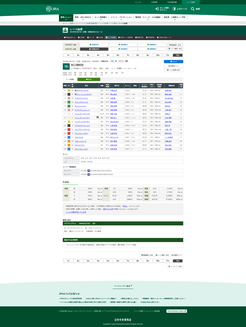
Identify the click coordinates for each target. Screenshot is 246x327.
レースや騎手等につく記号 (76, 212)
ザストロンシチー (81, 149)
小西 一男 (168, 129)
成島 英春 (168, 122)
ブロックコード (80, 141)
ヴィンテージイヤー (82, 118)
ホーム (65, 23)
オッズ (91, 37)
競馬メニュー (66, 17)
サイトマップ (79, 311)
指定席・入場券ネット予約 (174, 17)
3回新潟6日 (152, 49)
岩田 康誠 (113, 110)
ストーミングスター (84, 94)
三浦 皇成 (113, 125)
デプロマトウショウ (82, 126)
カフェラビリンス (81, 102)
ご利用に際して (98, 311)
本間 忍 (167, 114)
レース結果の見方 (174, 70)
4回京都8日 (124, 44)
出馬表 (82, 37)
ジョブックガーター (82, 122)
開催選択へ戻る (176, 45)
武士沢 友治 (114, 122)
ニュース (138, 2)
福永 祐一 (113, 118)
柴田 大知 (113, 114)
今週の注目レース (165, 37)
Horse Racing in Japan (176, 311)
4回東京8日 (95, 44)
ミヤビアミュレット (82, 110)
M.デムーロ (114, 137)
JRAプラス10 (108, 209)
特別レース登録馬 (126, 37)
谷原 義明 (168, 149)
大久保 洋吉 (169, 98)
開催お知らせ (70, 37)
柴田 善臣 (113, 102)
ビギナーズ (182, 9)
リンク (88, 311)
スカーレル (79, 137)
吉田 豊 (112, 98)
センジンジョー (80, 106)
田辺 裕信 (113, 129)
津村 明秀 (113, 106)
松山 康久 (168, 102)
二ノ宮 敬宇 (169, 137)
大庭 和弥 (113, 133)
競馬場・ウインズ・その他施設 (148, 17)
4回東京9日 (95, 49)
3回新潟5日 (152, 44)
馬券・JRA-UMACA (83, 17)
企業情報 (154, 2)
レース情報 (191, 2)
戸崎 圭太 (113, 90)
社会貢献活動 (172, 2)
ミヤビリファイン (81, 98)
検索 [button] (198, 9)
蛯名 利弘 (168, 133)
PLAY (90, 79)
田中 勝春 (113, 141)
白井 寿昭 (168, 118)
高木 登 (167, 125)
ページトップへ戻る (176, 266)
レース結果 (112, 37)
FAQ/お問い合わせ (66, 311)
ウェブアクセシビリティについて (117, 311)
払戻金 (101, 37)
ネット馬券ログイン (164, 9)
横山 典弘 (113, 94)
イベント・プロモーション (121, 17)
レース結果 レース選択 (108, 23)
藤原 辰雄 (168, 94)
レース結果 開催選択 (90, 23)
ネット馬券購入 (101, 17)
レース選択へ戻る (176, 48)
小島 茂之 (168, 110)
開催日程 (140, 37)
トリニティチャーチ (82, 114)
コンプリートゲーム (82, 129)
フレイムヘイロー (81, 133)
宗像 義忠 (168, 141)
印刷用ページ (174, 66)
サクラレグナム (83, 90)
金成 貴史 (168, 90)
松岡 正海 (113, 145)
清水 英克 (168, 145)
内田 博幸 (113, 149)
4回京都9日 (124, 49)
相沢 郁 (167, 106)
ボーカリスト (80, 145)
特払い (125, 206)
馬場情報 (151, 37)
